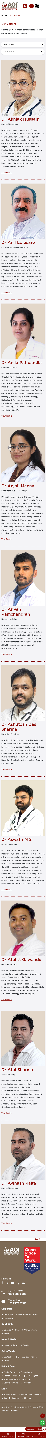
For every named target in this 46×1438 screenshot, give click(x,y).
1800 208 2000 (17, 1294)
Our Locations (30, 1330)
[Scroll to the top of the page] (42, 1415)
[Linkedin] (23, 1283)
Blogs (15, 1345)
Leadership (8, 1318)
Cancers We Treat (11, 1330)
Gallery (7, 1333)
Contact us (8, 1357)
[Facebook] (2, 1283)
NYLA (27, 1379)
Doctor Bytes (32, 1376)
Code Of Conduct (11, 1398)
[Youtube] (13, 1283)
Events (26, 1345)
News (6, 1345)
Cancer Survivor (11, 1383)
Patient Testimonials (12, 1376)
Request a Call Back (34, 1429)
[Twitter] (18, 1283)
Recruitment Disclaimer (31, 1394)
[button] (42, 6)
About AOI (8, 1315)
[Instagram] (7, 1283)
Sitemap (27, 1398)
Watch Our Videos (12, 1379)
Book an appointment (27, 1357)
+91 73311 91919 (17, 1303)
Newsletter (27, 1383)
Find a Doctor (10, 1372)
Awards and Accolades (28, 1315)
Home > (5, 15)
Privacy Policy (10, 1394)
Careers (7, 1360)
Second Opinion (28, 1372)
